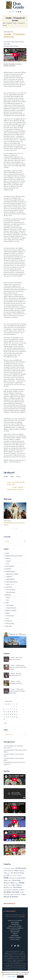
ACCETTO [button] (20, 976)
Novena (16, 882)
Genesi (11, 875)
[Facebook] (16, 12)
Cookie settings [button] (11, 976)
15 (14, 711)
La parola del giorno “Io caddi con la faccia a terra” (13, 747)
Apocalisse (13, 868)
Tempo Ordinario (10, 579)
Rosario (8, 597)
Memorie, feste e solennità (12, 574)
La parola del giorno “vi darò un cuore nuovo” (14, 755)
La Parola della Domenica (11, 582)
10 (4, 711)
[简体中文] (5, 903)
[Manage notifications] (3, 976)
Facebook (6, 476)
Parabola (6, 885)
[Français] (9, 903)
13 (10, 711)
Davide (9, 873)
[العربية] (4, 903)
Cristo (5, 873)
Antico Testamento (10, 589)
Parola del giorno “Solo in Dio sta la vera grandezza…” (14, 763)
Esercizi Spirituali (9, 566)
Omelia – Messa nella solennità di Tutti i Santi (15, 483)
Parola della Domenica (15, 928)
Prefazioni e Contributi (10, 610)
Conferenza (22, 870)
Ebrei (5, 875)
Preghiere (7, 613)
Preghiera (19, 885)
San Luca (15, 889)
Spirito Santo (18, 894)
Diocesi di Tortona (19, 873)
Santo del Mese (7, 894)
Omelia (7, 46)
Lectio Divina (8, 587)
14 (12, 711)
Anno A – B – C (10, 584)
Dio (12, 873)
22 (14, 714)
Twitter (12, 476)
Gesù (6, 878)
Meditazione (7, 883)
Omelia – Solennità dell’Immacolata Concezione (15, 488)
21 (12, 714)
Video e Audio (7, 44)
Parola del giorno (15, 926)
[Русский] (13, 903)
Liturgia (8, 561)
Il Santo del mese (10, 615)
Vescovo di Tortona (19, 41)
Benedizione (11, 870)
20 (10, 714)
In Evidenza (9, 23)
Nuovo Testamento (10, 592)
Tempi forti (9, 576)
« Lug (5, 723)
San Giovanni (17, 887)
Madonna (10, 880)
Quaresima (6, 887)
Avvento (6, 870)
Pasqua (9, 885)
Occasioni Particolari (11, 608)
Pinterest (18, 476)
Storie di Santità (15, 937)
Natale (13, 883)
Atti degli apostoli (20, 868)
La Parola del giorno (10, 571)
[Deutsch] (11, 903)
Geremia (14, 875)
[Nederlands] (7, 903)
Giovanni (11, 878)
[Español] (14, 903)
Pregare (14, 885)
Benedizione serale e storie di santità (13, 555)
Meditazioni (8, 595)
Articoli (7, 553)
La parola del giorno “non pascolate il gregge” (13, 759)
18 (6, 714)
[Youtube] (20, 12)
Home (4, 23)
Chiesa (16, 870)
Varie (7, 563)
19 (8, 714)
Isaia (15, 878)
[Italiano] (12, 903)
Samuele (11, 887)
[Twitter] (18, 12)
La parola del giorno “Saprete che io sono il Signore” (15, 751)
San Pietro (22, 892)
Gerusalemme (19, 875)
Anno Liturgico (10, 605)
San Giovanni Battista (8, 889)
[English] (8, 903)
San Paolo (15, 892)
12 (8, 711)
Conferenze (7, 558)
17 (4, 714)
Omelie (12, 41)
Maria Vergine (16, 880)
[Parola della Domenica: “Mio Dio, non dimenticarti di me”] (15, 510)
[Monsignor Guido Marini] (15, 5)
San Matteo (8, 892)
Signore (12, 894)
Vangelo (23, 894)
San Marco (21, 889)
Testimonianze (8, 621)
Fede (7, 875)
